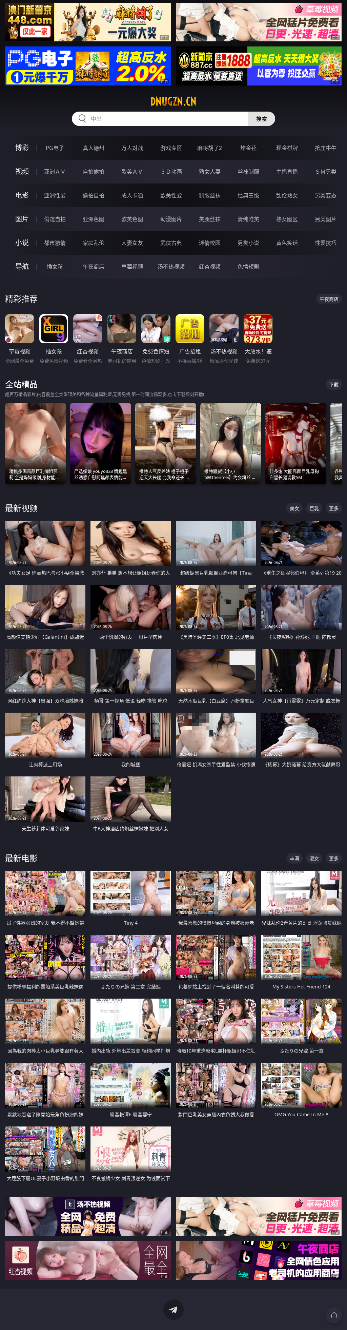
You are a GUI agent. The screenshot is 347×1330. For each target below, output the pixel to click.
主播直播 (287, 171)
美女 (294, 508)
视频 (22, 171)
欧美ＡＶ (132, 171)
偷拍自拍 (93, 195)
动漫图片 (171, 219)
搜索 (261, 118)
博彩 (22, 147)
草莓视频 (132, 266)
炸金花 (248, 148)
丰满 (294, 858)
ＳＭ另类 (325, 171)
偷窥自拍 (55, 219)
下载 (334, 384)
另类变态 (325, 195)
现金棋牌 (287, 148)
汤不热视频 (171, 266)
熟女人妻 (210, 171)
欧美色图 (132, 219)
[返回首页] (334, 1315)
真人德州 (93, 148)
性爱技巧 (325, 243)
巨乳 (314, 508)
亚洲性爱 (55, 195)
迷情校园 (210, 243)
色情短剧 (248, 266)
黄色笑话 (287, 243)
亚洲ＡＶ (55, 171)
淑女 (314, 858)
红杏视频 (210, 266)
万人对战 (132, 148)
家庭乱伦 (93, 243)
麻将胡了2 (209, 148)
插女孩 (55, 266)
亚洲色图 (93, 219)
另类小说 (248, 243)
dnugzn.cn (173, 101)
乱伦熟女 (287, 195)
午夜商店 (93, 266)
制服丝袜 (210, 195)
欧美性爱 (171, 195)
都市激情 (55, 243)
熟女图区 (287, 219)
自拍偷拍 (93, 171)
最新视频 (21, 508)
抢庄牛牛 (325, 148)
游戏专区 (171, 148)
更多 (334, 508)
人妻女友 (132, 243)
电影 (22, 195)
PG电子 (55, 148)
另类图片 (325, 219)
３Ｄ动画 (171, 171)
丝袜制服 (248, 171)
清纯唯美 (248, 219)
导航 (22, 266)
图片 (22, 219)
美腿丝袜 (210, 219)
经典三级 (248, 195)
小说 (22, 242)
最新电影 (21, 858)
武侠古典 (171, 243)
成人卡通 (132, 195)
